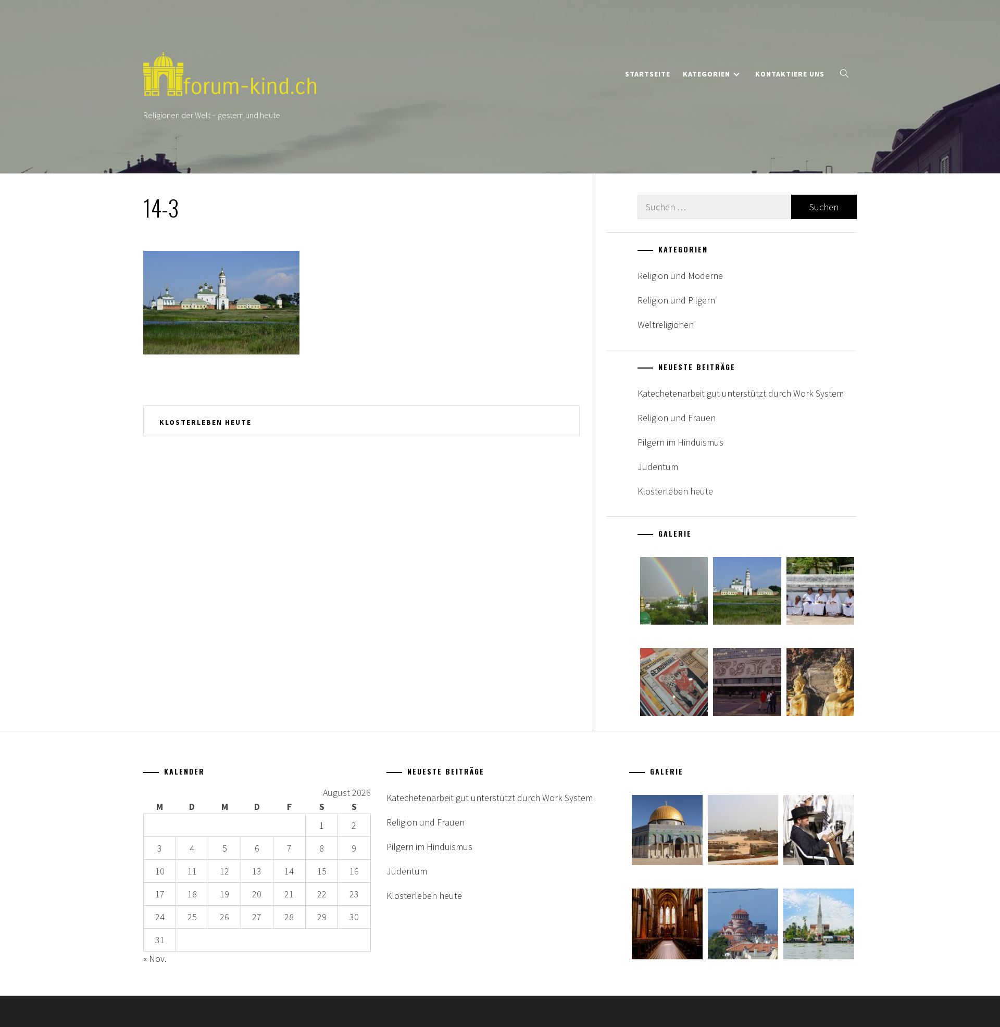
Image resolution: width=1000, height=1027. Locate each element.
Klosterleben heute (205, 422)
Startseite (647, 74)
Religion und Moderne (680, 276)
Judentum (658, 467)
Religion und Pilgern (676, 300)
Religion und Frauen (677, 418)
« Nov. (155, 959)
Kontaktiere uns (789, 74)
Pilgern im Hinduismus (680, 442)
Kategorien (706, 74)
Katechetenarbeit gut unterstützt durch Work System (741, 393)
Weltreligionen (666, 325)
